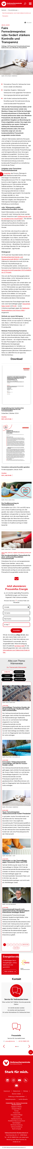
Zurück (4, 1046)
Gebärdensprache (10, 1099)
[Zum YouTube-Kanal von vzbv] (19, 1080)
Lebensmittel (16, 1117)
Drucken (29, 22)
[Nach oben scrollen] (30, 1052)
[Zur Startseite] (10, 4)
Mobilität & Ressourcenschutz (16, 1121)
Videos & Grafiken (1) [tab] (19, 679)
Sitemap (25, 1091)
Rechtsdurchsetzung (16, 1125)
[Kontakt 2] (18, 1046)
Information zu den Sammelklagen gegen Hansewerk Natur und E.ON (14, 860)
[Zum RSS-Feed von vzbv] (25, 1080)
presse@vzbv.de (10, 1041)
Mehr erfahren (8, 971)
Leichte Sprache (23, 1099)
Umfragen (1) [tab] (19, 675)
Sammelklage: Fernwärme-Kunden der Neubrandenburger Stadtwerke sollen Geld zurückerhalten (16, 708)
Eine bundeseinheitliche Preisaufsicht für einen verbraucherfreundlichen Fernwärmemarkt (16, 556)
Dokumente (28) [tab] (19, 672)
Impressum (7, 1091)
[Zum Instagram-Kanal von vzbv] (13, 1080)
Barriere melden (16, 1094)
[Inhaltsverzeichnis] (1, 174)
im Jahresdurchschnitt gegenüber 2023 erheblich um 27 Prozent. (16, 270)
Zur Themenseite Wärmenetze (16, 667)
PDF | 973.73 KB (6, 419)
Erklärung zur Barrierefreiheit (16, 1096)
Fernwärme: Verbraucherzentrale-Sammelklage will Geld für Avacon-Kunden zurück (14, 763)
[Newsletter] (16, 1085)
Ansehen (4, 417)
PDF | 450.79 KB (6, 475)
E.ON (14, 306)
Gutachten (7, 173)
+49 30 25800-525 (23, 1041)
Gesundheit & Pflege (16, 1114)
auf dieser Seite (19, 646)
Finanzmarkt (16, 1112)
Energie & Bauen (16, 1108)
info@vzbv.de (16, 1142)
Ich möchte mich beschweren (16, 1010)
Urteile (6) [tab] (7, 675)
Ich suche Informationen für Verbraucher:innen (16, 1012)
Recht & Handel (16, 1129)
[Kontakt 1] (16, 1046)
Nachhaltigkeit (16, 1123)
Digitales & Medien (16, 1106)
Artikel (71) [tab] (7, 672)
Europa (16, 1110)
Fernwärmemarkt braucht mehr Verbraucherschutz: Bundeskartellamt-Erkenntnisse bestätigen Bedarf (16, 910)
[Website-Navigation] (30, 3)
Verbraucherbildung (16, 1127)
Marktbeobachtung (16, 1119)
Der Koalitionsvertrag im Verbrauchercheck (10, 504)
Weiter (29, 1046)
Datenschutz (16, 1091)
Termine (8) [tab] (7, 679)
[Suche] (25, 4)
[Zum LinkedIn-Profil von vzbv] (7, 1080)
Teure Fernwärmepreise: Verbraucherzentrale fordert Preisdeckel (16, 812)
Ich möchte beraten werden (16, 1008)
